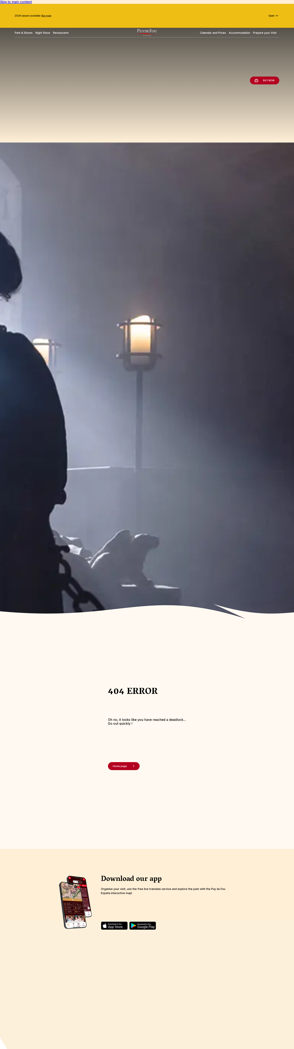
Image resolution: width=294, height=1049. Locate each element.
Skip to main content (16, 2)
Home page (120, 766)
